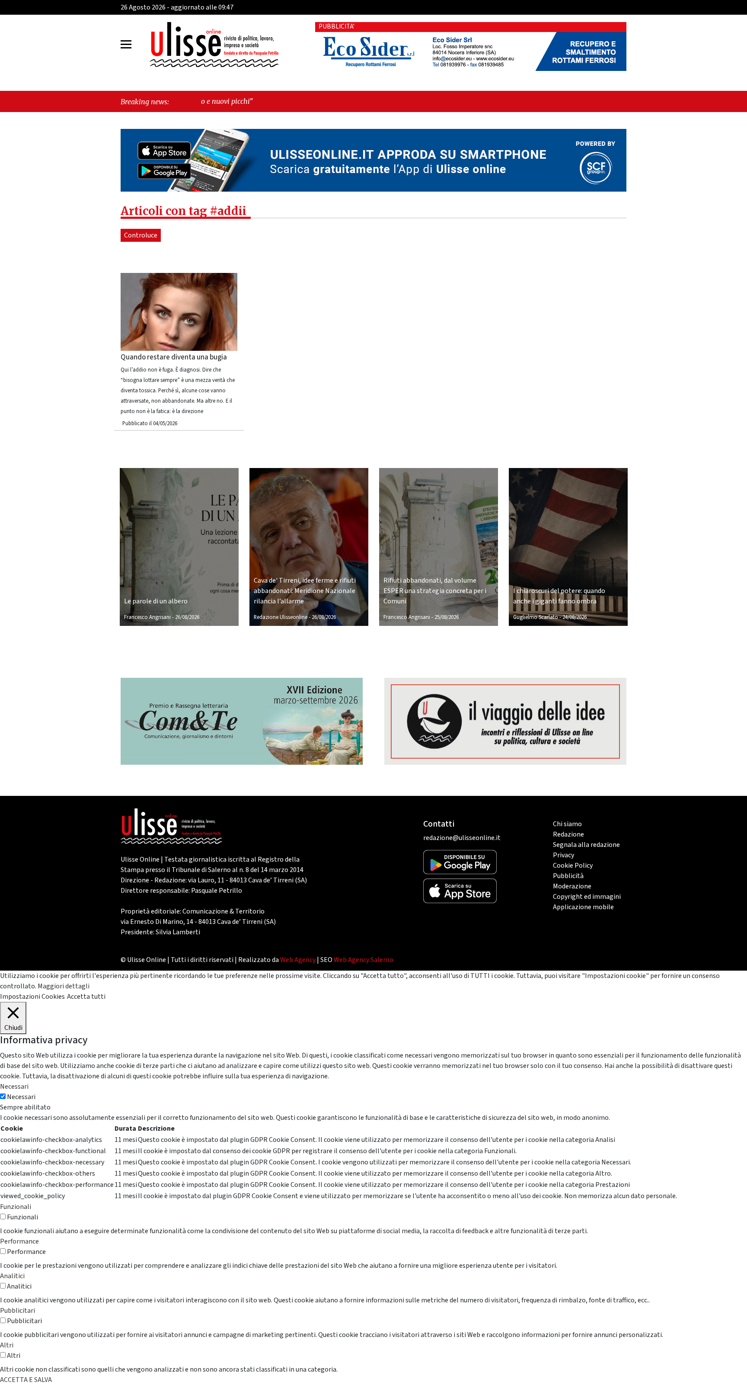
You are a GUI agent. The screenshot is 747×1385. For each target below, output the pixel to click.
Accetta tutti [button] (86, 996)
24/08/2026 (574, 617)
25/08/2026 (446, 617)
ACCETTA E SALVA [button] (26, 1380)
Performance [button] (19, 1241)
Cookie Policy (573, 865)
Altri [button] (6, 1345)
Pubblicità (568, 876)
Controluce (140, 235)
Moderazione (572, 886)
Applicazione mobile (583, 907)
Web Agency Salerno (363, 960)
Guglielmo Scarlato (535, 617)
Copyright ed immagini (587, 896)
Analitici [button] (12, 1276)
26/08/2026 (187, 617)
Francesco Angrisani (147, 617)
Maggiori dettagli (63, 986)
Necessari (21, 1097)
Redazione (568, 834)
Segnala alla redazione (586, 845)
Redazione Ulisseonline (280, 617)
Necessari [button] (14, 1086)
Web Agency (298, 960)
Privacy (563, 855)
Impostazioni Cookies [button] (32, 996)
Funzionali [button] (15, 1207)
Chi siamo (567, 824)
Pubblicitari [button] (17, 1310)
